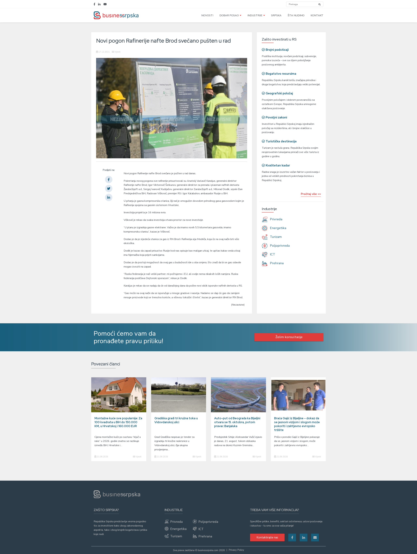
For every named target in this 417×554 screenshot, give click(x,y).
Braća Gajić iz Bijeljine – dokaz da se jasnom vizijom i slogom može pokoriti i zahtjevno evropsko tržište (297, 424)
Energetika (277, 228)
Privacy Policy (236, 550)
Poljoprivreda (279, 245)
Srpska (276, 15)
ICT (272, 254)
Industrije (254, 15)
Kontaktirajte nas (267, 537)
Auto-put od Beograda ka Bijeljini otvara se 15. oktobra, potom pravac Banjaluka (237, 422)
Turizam (275, 237)
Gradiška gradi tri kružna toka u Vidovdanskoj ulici (176, 420)
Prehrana (276, 263)
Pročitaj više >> (311, 194)
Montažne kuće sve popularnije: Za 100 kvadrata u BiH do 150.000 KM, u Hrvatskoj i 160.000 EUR (118, 422)
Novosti (207, 15)
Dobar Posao (229, 15)
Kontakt (317, 15)
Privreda (275, 219)
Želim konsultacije (288, 337)
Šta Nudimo (296, 15)
